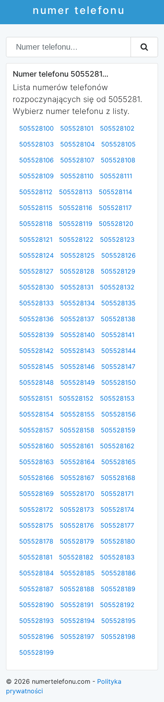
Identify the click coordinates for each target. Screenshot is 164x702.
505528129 (118, 271)
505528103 (36, 144)
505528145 (36, 366)
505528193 (36, 621)
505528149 (77, 382)
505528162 (117, 446)
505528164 (77, 462)
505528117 (115, 208)
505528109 (36, 176)
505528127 (36, 271)
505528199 (36, 652)
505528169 (36, 494)
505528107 (77, 160)
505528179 (77, 541)
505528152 (76, 398)
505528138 (118, 319)
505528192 (117, 605)
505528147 (118, 366)
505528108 (118, 160)
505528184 (36, 573)
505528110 (77, 176)
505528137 (77, 319)
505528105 (118, 144)
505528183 (117, 557)
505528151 (36, 398)
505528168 (118, 478)
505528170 (77, 494)
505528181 (36, 557)
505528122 (76, 239)
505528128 (77, 271)
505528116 (75, 208)
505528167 (77, 478)
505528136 (36, 319)
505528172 (36, 509)
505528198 (118, 636)
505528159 (118, 430)
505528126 (118, 255)
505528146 (77, 366)
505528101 (77, 128)
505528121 (36, 239)
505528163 (36, 462)
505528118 (36, 224)
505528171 (117, 494)
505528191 (77, 605)
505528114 (115, 192)
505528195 (118, 621)
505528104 (77, 144)
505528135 (118, 303)
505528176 (77, 525)
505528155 (77, 414)
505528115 (36, 208)
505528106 (36, 160)
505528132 (117, 287)
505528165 (118, 462)
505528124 (36, 255)
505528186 (118, 573)
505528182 (76, 557)
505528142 (36, 351)
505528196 (36, 636)
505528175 (36, 525)
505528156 (118, 414)
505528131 (77, 287)
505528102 (117, 128)
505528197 (77, 636)
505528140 (77, 335)
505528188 (77, 589)
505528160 (36, 446)
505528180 (117, 541)
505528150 (118, 382)
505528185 (77, 573)
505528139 (36, 335)
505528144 (118, 351)
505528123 (117, 239)
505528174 (117, 509)
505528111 (116, 176)
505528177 (117, 525)
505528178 (36, 541)
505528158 (77, 430)
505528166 (36, 478)
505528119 (75, 224)
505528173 (77, 509)
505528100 (36, 128)
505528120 (116, 224)
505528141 (118, 335)
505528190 (36, 605)
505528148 (36, 382)
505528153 (117, 398)
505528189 (118, 589)
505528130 (36, 287)
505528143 (77, 351)
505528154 (36, 414)
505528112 (36, 192)
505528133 (36, 303)
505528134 (77, 303)
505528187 (36, 589)
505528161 (77, 446)
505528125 (77, 255)
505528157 (36, 430)
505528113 (75, 192)
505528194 (77, 621)
